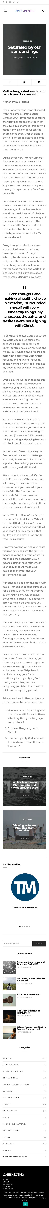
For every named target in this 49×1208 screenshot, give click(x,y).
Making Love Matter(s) (14, 1124)
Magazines (8, 1184)
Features (7, 1104)
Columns (7, 1091)
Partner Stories (11, 1130)
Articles (7, 1058)
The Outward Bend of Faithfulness (28, 1012)
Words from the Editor (15, 1157)
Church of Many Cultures (16, 1084)
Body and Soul (10, 1078)
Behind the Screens (13, 1071)
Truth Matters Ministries (24, 907)
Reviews (7, 1150)
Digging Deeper (11, 1098)
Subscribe (8, 1189)
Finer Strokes (10, 1111)
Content (7, 1186)
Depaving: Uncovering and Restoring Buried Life (31, 963)
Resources (27, 41)
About (6, 1182)
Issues (6, 1117)
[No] (45, 1198)
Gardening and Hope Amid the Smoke (31, 979)
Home (5, 1180)
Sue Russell (24, 757)
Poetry (6, 1137)
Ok (25, 1204)
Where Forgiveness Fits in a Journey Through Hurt (31, 1028)
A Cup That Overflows (28, 994)
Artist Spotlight (11, 1065)
